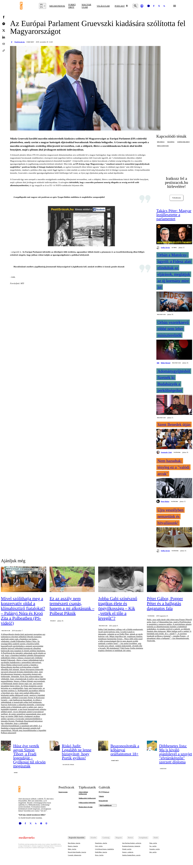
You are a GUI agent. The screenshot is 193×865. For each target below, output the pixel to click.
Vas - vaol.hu (152, 846)
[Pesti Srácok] (28, 6)
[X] (159, 6)
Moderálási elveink (85, 807)
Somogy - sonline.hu (127, 852)
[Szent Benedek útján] (174, 439)
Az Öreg (174, 247)
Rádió (156, 838)
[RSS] (164, 6)
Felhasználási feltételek (87, 803)
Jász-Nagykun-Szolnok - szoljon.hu (131, 843)
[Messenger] (3, 24)
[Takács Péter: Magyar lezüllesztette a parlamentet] (174, 234)
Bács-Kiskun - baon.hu (74, 843)
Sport (16, 772)
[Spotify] (41, 823)
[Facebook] (154, 6)
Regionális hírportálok (76, 838)
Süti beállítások (106, 805)
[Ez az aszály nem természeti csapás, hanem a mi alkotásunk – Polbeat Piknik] (72, 579)
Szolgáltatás (143, 838)
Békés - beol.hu (72, 849)
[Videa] (148, 6)
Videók (101, 796)
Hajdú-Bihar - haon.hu (101, 852)
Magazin (119, 838)
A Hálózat (163, 768)
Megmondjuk (57, 6)
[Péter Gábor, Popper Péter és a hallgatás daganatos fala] (169, 579)
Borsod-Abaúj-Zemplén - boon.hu (77, 852)
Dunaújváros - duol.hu (101, 843)
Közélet (93, 838)
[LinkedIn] (3, 37)
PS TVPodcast (104, 792)
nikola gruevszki (163, 145)
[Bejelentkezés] (141, 5)
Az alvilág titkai (68, 764)
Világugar (103, 6)
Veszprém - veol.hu (154, 849)
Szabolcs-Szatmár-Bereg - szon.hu (131, 855)
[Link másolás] (3, 50)
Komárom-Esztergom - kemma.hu (131, 846)
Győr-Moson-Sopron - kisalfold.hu (104, 849)
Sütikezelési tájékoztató (87, 798)
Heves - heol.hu (99, 855)
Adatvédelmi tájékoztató (83, 793)
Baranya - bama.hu (73, 846)
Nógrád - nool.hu (126, 849)
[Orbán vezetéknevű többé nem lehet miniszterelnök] (174, 350)
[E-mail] (3, 44)
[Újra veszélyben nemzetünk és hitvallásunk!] (174, 537)
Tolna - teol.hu (153, 843)
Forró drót (72, 5)
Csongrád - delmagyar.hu (74, 855)
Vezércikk (177, 452)
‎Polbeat (53, 620)
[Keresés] (135, 6)
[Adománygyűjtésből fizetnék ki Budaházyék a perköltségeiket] (174, 405)
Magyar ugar (86, 5)
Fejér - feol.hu (99, 846)
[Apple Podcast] (46, 823)
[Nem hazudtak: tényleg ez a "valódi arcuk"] (174, 488)
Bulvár (130, 838)
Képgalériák (103, 801)
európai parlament (183, 142)
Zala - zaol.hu (152, 852)
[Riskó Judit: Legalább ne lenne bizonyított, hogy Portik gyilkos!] (55, 746)
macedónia (170, 142)
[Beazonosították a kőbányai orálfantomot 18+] (103, 746)
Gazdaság (105, 838)
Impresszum (63, 792)
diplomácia (160, 142)
